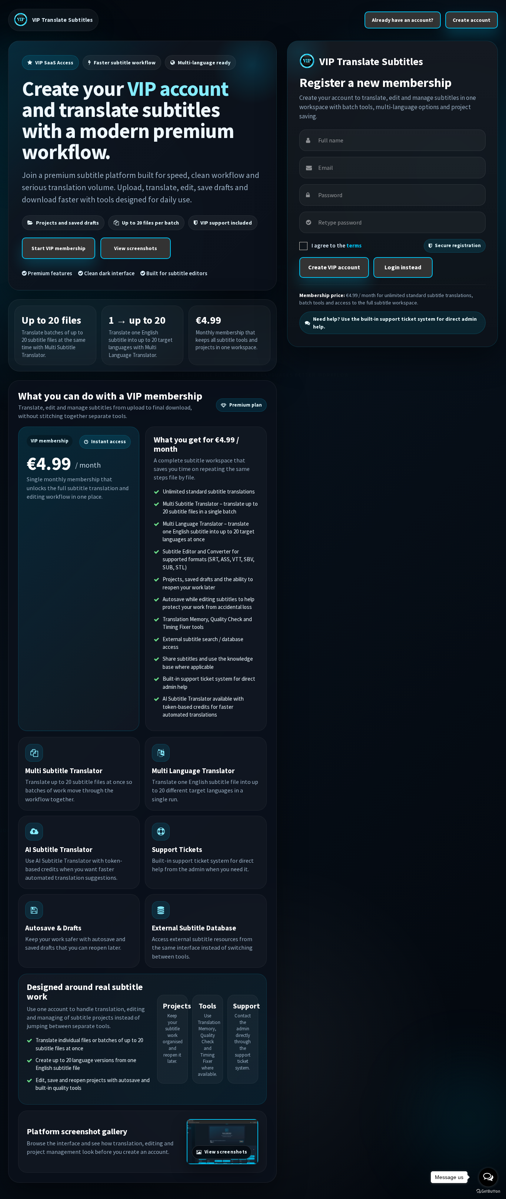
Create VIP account (334, 267)
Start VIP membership (58, 248)
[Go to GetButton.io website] (488, 1191)
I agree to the (336, 245)
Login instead (403, 267)
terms (354, 245)
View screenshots (135, 248)
